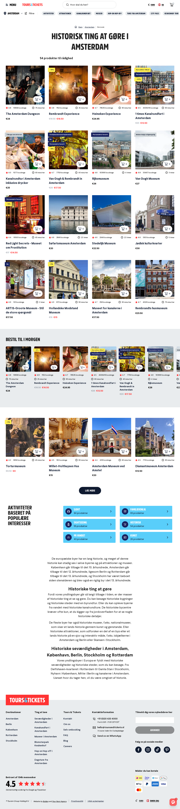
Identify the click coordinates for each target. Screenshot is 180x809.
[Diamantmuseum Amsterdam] (154, 445)
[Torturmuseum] (25, 445)
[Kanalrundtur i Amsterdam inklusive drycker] (25, 160)
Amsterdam (12, 718)
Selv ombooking (71, 729)
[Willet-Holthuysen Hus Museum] (68, 447)
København (12, 729)
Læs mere (90, 490)
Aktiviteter (48, 13)
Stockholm (11, 740)
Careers (67, 746)
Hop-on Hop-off (115, 13)
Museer (99, 13)
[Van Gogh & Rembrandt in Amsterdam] (68, 160)
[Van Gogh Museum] (154, 157)
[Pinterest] (167, 750)
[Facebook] (138, 750)
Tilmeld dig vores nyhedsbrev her (153, 712)
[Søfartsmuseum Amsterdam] (68, 222)
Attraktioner (65, 13)
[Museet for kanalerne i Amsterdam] (111, 289)
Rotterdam (11, 735)
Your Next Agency (59, 801)
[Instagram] (148, 750)
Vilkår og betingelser (95, 801)
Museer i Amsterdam (46, 736)
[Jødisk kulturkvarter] (154, 222)
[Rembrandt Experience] (68, 93)
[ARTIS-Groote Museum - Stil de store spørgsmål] (25, 289)
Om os (66, 724)
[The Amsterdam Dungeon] (25, 93)
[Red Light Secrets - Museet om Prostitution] (25, 224)
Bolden (45, 801)
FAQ (65, 735)
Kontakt (67, 718)
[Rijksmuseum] (111, 157)
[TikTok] (157, 750)
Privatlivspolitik (77, 801)
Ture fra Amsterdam (136, 13)
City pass (155, 13)
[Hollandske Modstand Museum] (68, 289)
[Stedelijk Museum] (111, 222)
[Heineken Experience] (111, 93)
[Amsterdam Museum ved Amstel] (111, 447)
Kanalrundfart (84, 13)
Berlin (9, 724)
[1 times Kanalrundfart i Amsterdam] (154, 95)
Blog (65, 740)
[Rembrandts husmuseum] (154, 287)
